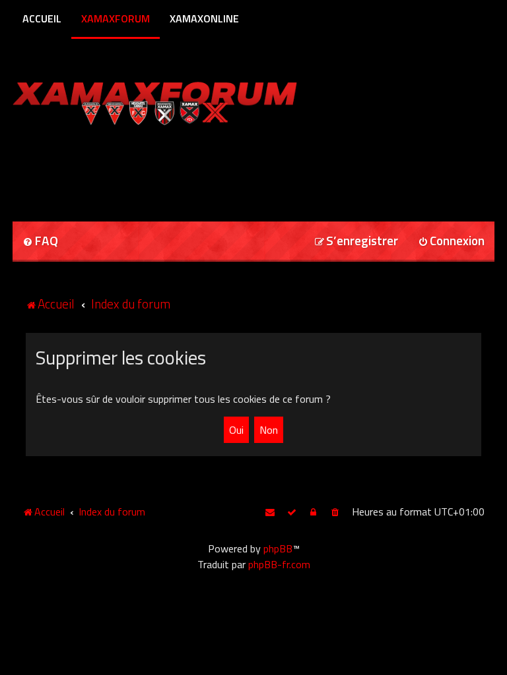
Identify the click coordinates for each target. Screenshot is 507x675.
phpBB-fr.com (279, 564)
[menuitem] (40, 241)
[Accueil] (180, 100)
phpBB (277, 548)
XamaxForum (115, 18)
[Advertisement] (167, 169)
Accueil (41, 18)
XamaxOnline (204, 18)
